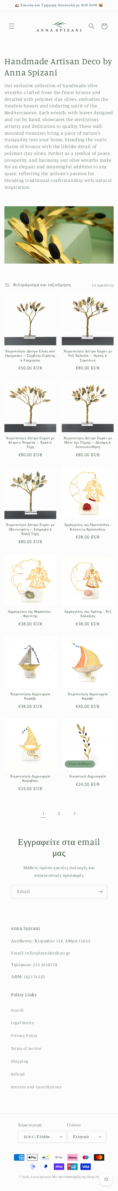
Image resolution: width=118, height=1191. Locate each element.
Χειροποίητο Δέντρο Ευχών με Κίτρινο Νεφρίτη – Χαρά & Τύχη (30, 442)
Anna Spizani (40, 1177)
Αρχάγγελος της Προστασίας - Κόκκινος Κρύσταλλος (88, 527)
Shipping (19, 1061)
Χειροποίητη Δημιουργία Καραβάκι (30, 778)
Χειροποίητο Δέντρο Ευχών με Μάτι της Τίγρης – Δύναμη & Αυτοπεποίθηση (87, 442)
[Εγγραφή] (100, 891)
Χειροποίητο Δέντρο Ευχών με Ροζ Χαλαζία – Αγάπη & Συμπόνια (87, 355)
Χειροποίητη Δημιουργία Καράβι (30, 696)
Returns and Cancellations (36, 1086)
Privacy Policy (24, 1035)
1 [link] (43, 813)
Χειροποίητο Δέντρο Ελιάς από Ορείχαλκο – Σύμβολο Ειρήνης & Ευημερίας (30, 355)
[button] (11, 26)
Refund (18, 1074)
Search (17, 1010)
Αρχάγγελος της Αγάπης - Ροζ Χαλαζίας (87, 613)
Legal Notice (22, 1022)
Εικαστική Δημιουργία (87, 776)
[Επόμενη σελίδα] (74, 813)
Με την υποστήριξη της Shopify (75, 1177)
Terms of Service (26, 1048)
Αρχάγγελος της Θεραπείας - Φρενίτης (30, 613)
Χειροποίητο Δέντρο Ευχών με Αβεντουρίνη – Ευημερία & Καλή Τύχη (30, 529)
